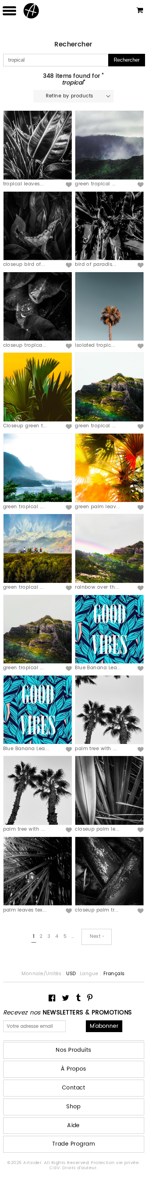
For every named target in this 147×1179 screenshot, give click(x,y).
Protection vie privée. (115, 1162)
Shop (73, 1106)
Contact (73, 1087)
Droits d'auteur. (80, 1168)
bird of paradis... (95, 264)
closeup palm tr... (97, 910)
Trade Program (73, 1143)
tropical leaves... (23, 184)
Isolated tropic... (95, 345)
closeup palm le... (97, 829)
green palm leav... (97, 507)
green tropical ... (95, 184)
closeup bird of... (24, 264)
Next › (96, 936)
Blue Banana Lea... (98, 668)
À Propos (73, 1068)
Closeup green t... (25, 426)
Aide (73, 1125)
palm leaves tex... (25, 910)
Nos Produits (73, 1050)
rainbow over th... (97, 587)
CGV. (55, 1168)
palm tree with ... (96, 748)
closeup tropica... (25, 345)
